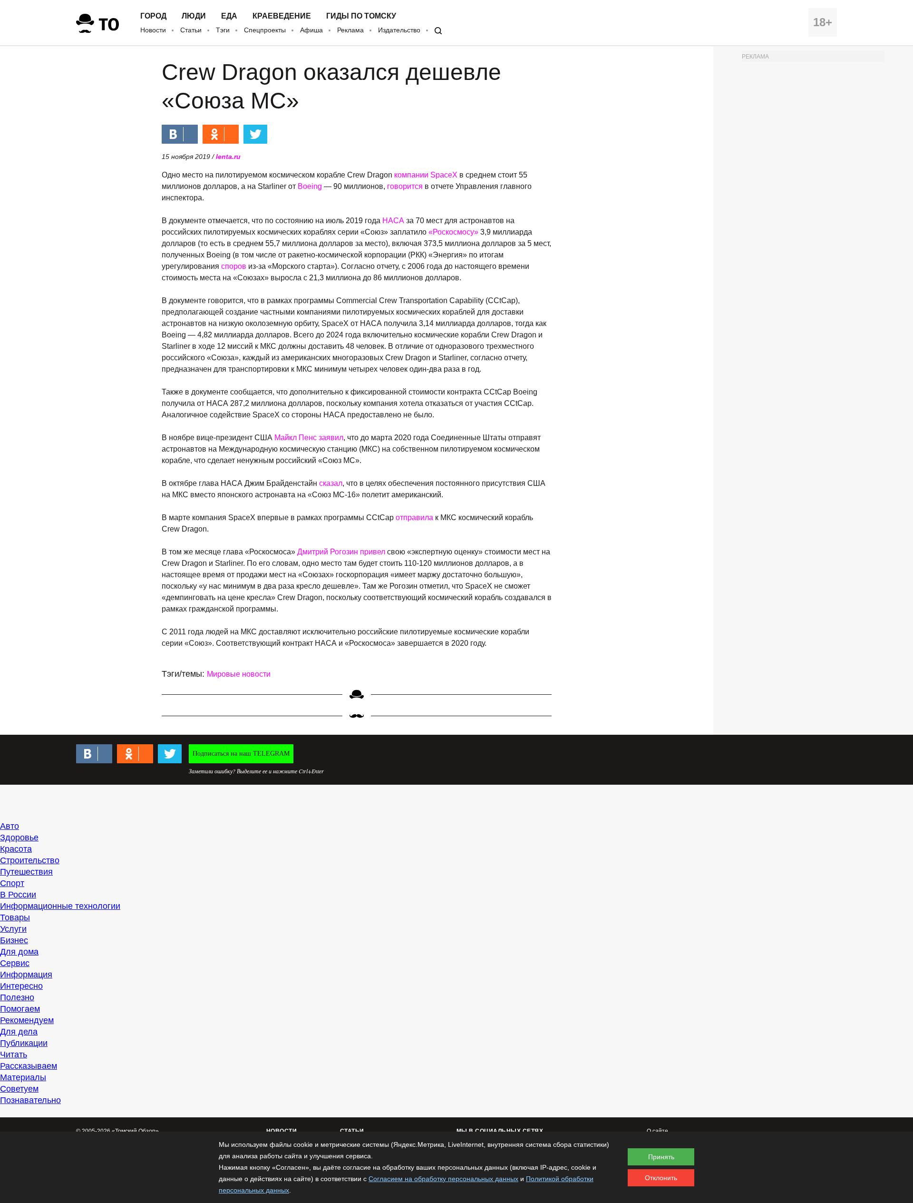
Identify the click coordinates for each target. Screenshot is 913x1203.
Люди (194, 16)
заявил (331, 438)
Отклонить (661, 1178)
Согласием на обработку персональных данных (443, 1179)
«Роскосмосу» (453, 232)
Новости (153, 30)
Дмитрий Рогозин (327, 552)
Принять (661, 1157)
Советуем (19, 1089)
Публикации (24, 1043)
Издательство (399, 30)
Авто (9, 826)
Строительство (29, 860)
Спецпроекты (265, 30)
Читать (13, 1054)
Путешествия (26, 872)
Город (153, 16)
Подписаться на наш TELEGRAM (241, 753)
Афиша (311, 30)
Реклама (350, 30)
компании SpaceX (425, 175)
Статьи (191, 30)
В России (18, 894)
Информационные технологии (60, 906)
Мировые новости (239, 674)
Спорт (12, 883)
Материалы (23, 1077)
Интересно (21, 986)
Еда (229, 16)
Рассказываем (28, 1066)
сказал (330, 483)
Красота (16, 849)
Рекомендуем (27, 1020)
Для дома (19, 951)
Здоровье (19, 837)
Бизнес (14, 940)
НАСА (393, 221)
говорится (405, 186)
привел (372, 552)
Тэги (223, 30)
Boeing (310, 186)
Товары (15, 917)
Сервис (14, 963)
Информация (26, 974)
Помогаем (20, 1009)
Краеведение (282, 16)
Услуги (13, 929)
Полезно (17, 997)
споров (233, 266)
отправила (414, 517)
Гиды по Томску (361, 16)
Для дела (19, 1031)
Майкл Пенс (295, 438)
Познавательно (30, 1100)
